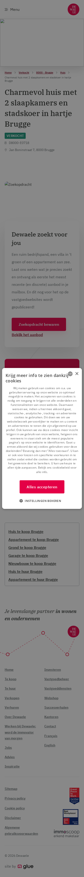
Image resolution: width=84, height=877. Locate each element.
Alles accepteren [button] (42, 487)
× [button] (76, 373)
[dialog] (42, 438)
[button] (42, 500)
